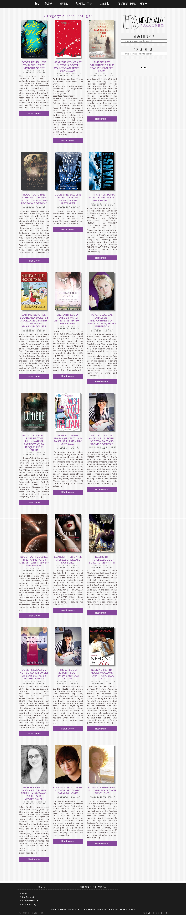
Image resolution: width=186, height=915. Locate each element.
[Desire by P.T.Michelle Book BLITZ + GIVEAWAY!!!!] (102, 533)
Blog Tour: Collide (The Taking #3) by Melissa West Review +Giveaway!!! (34, 561)
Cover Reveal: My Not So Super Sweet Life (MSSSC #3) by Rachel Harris (34, 674)
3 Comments (33, 72)
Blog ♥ (144, 3)
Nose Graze (162, 913)
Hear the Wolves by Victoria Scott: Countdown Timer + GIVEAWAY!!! (68, 66)
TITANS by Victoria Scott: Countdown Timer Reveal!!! (101, 197)
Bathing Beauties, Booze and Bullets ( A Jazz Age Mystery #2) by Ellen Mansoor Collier (34, 320)
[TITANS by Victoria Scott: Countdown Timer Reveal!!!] (102, 171)
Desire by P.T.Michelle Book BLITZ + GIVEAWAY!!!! (102, 559)
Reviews (49, 3)
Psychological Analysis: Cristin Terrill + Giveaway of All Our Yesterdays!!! (34, 793)
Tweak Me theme (149, 913)
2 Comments (34, 330)
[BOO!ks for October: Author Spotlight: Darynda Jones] (68, 764)
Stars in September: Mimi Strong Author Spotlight (102, 790)
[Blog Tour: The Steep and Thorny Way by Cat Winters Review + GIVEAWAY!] (34, 171)
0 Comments (101, 75)
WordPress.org (29, 904)
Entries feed (28, 897)
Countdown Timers (126, 3)
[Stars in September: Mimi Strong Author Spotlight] (102, 764)
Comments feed (30, 901)
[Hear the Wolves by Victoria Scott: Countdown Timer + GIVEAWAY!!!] (68, 39)
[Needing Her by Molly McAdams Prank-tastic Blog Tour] (102, 646)
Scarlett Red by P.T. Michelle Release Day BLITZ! (68, 559)
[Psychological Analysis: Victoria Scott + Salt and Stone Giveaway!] (102, 412)
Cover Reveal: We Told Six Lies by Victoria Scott (34, 65)
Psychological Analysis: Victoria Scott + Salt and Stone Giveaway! (102, 440)
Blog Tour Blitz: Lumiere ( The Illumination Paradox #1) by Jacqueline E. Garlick (34, 442)
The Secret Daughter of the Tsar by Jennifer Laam (102, 66)
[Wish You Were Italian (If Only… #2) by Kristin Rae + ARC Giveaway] (68, 412)
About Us (105, 3)
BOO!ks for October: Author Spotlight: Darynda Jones (68, 790)
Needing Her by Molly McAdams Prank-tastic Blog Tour (102, 674)
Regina (41, 73)
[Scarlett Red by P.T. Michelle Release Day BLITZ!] (68, 533)
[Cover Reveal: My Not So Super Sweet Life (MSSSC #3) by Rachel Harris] (34, 646)
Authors (64, 3)
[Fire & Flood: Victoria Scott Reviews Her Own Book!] (68, 646)
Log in (25, 893)
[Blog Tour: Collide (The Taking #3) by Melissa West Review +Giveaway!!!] (34, 533)
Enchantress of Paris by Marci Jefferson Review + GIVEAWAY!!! (68, 319)
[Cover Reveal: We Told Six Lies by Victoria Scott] (34, 39)
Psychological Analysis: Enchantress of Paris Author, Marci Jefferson (102, 320)
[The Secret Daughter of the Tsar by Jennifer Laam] (102, 39)
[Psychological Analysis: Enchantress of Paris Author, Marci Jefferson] (102, 291)
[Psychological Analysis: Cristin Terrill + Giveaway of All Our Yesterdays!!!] (34, 764)
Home (37, 3)
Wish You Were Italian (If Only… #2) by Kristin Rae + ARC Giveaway (68, 440)
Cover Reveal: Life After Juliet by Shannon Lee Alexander (68, 199)
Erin (109, 683)
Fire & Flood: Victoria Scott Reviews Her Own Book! (68, 674)
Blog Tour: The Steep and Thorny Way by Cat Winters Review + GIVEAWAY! (34, 199)
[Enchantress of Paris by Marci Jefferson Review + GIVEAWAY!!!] (68, 291)
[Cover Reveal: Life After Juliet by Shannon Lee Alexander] (68, 171)
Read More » (34, 113)
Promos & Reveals (84, 3)
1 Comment (110, 447)
